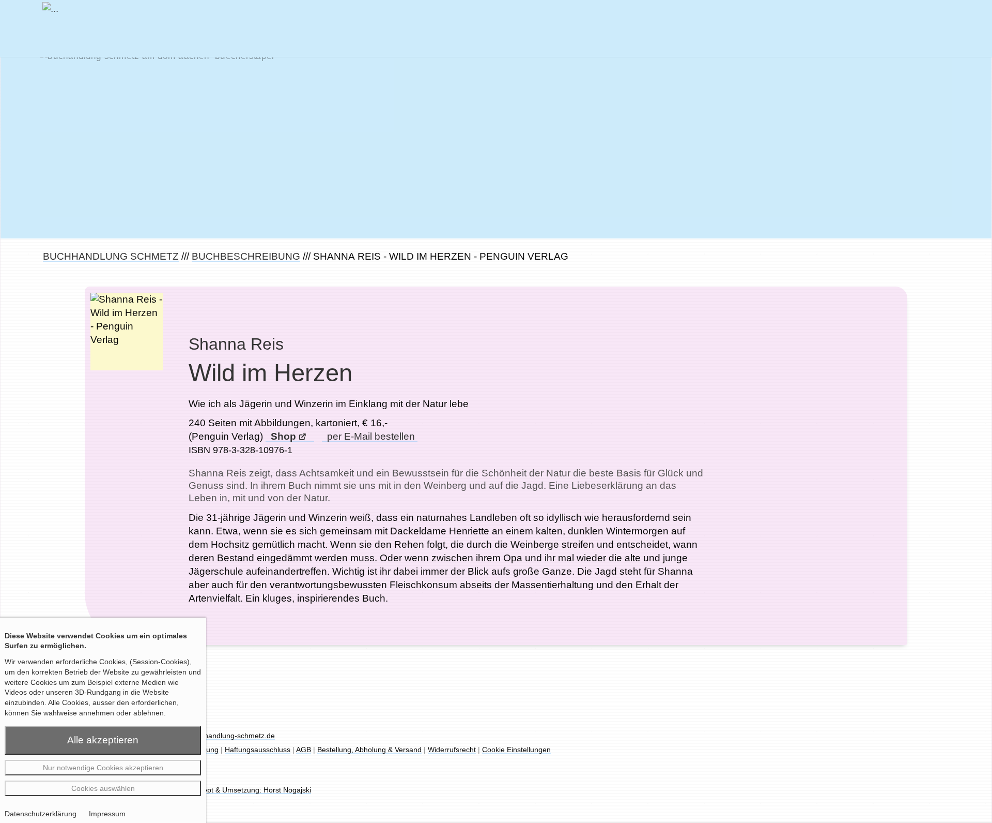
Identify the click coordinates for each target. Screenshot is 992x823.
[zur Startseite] (50, 26)
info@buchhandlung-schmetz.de (222, 735)
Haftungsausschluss (257, 749)
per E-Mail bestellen (369, 436)
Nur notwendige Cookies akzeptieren (103, 768)
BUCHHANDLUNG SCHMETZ (111, 256)
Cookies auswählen (103, 788)
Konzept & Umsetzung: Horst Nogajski (249, 790)
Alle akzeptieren (102, 740)
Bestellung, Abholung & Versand (369, 749)
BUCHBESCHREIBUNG (246, 256)
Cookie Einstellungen (516, 749)
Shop (282, 436)
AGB (303, 749)
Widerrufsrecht (452, 749)
